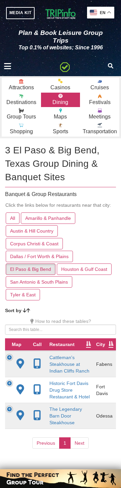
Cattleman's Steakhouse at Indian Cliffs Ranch (69, 364)
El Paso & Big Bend (30, 269)
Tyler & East (23, 294)
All (12, 218)
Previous (46, 443)
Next (79, 443)
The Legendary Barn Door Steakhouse (65, 415)
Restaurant (62, 344)
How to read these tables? (62, 321)
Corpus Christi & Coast (34, 243)
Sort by (14, 310)
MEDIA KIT (20, 12)
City (100, 344)
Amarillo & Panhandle (48, 218)
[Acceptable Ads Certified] (64, 66)
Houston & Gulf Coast (84, 269)
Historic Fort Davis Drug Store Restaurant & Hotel (69, 390)
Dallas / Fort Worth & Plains (39, 256)
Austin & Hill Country (31, 231)
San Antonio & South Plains (39, 282)
